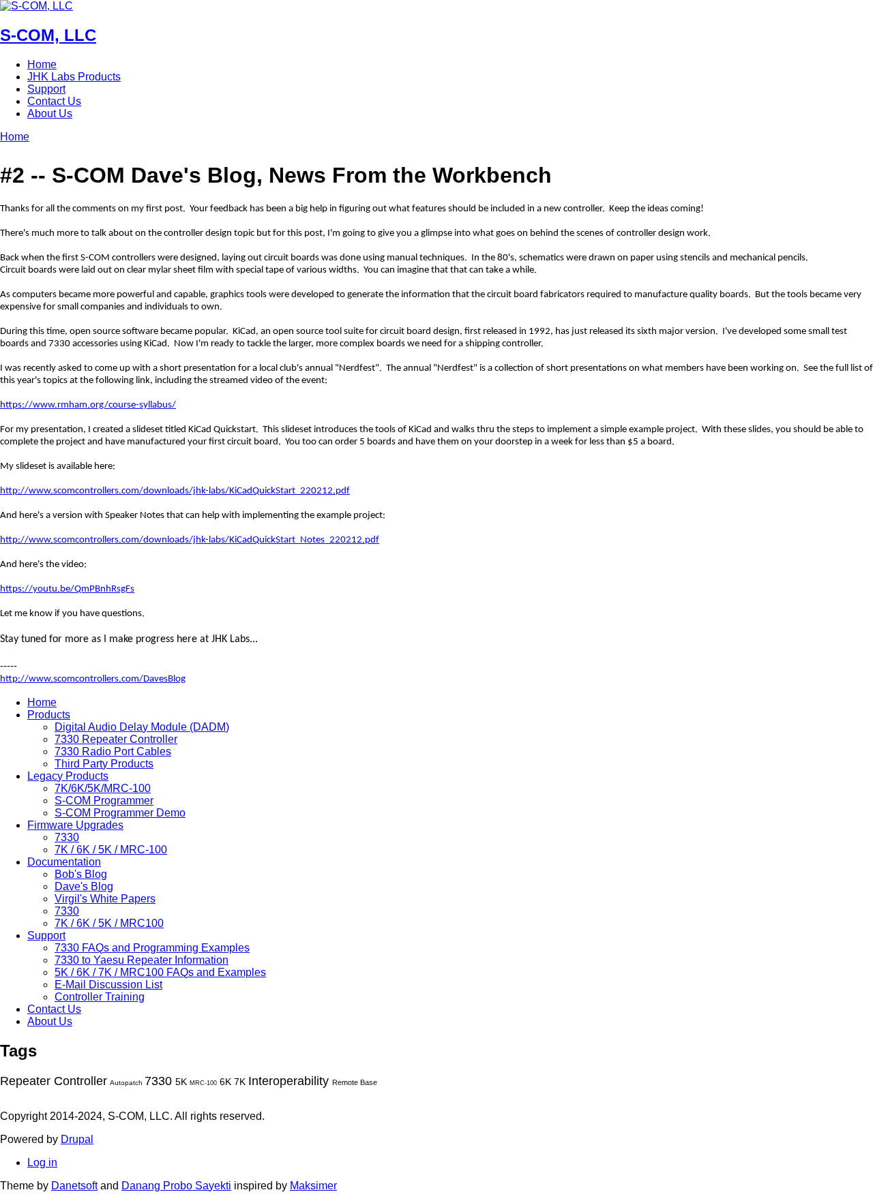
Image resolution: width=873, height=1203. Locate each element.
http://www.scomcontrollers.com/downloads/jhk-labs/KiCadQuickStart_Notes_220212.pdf (189, 540)
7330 (67, 837)
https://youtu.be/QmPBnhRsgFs (67, 589)
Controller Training (100, 997)
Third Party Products (104, 764)
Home (42, 64)
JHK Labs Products (74, 76)
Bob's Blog (81, 874)
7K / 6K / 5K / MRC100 (109, 923)
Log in (42, 1162)
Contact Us (54, 101)
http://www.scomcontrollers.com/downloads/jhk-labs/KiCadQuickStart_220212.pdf (175, 491)
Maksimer (313, 1185)
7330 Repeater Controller (116, 739)
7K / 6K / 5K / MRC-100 (111, 849)
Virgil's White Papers (105, 898)
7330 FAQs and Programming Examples (152, 948)
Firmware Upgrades (75, 825)
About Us (49, 113)
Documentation (64, 862)
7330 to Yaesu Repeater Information (141, 960)
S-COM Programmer (104, 800)
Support (46, 89)
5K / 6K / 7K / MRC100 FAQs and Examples (160, 972)
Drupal (77, 1139)
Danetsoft (74, 1185)
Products (48, 714)
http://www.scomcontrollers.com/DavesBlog (93, 679)
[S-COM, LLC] (36, 6)
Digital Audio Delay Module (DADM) (142, 727)
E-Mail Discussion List (108, 984)
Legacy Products (67, 776)
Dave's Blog (84, 886)
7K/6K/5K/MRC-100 (103, 788)
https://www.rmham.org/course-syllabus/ (88, 405)
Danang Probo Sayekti (176, 1185)
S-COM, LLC (48, 35)
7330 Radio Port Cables (113, 751)
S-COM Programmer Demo (120, 813)
